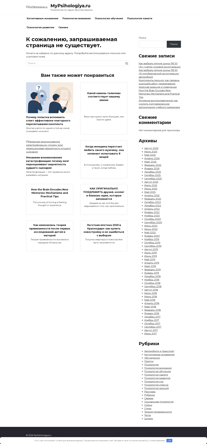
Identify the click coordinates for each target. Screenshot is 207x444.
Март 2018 (150, 306)
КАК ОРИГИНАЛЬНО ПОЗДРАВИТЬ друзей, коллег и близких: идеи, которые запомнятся (103, 193)
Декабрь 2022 (152, 205)
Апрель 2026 (152, 158)
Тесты (147, 415)
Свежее (63, 27)
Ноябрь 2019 (151, 239)
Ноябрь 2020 (152, 215)
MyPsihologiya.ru (70, 5)
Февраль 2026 (152, 165)
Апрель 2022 (152, 209)
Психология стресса (156, 385)
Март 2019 (150, 266)
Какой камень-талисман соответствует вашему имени (104, 96)
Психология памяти (139, 18)
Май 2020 (150, 232)
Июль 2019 (150, 252)
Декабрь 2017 (152, 317)
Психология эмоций (156, 388)
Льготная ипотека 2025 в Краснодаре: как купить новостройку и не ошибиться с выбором (104, 230)
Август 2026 (151, 148)
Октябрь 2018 (152, 283)
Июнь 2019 (150, 256)
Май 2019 (149, 259)
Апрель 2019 (151, 263)
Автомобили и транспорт (159, 351)
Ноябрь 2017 (151, 320)
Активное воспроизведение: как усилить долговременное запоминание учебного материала (159, 104)
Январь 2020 (152, 236)
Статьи (148, 405)
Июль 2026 (150, 151)
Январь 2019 (151, 273)
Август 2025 (151, 182)
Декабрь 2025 (152, 172)
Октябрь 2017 (152, 323)
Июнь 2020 (151, 229)
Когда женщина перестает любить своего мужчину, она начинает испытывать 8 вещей (104, 151)
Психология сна (153, 381)
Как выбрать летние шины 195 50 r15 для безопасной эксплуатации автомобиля (159, 73)
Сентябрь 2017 (152, 327)
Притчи (148, 361)
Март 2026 (150, 161)
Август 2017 (151, 330)
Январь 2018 (151, 313)
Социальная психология (159, 401)
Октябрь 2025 (152, 175)
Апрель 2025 (152, 195)
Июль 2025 (150, 185)
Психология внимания (77, 18)
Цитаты (148, 418)
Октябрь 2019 (152, 242)
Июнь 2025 (150, 188)
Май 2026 (150, 155)
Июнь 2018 (150, 296)
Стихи (147, 408)
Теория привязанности (158, 412)
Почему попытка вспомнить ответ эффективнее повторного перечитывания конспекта (48, 120)
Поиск (142, 38)
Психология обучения (109, 18)
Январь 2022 (152, 212)
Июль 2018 (150, 293)
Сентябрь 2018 (153, 286)
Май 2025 (150, 192)
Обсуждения (152, 358)
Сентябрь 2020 (153, 222)
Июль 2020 (150, 226)
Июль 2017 (150, 333)
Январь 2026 (151, 168)
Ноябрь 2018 (151, 279)
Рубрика (149, 395)
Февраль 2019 (152, 269)
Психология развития (40, 27)
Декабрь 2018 (152, 276)
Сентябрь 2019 (152, 246)
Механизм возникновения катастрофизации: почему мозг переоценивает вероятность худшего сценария (47, 162)
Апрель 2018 (151, 303)
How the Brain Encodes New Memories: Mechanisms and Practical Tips (49, 193)
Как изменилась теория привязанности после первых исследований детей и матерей (49, 230)
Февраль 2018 (152, 310)
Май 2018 (149, 300)
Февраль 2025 (152, 199)
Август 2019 (151, 249)
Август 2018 (151, 290)
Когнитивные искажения (42, 18)
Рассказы (149, 391)
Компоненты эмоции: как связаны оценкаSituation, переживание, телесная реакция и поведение (159, 83)
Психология (151, 364)
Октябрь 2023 (152, 202)
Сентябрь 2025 (153, 178)
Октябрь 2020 (152, 219)
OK (169, 440)
